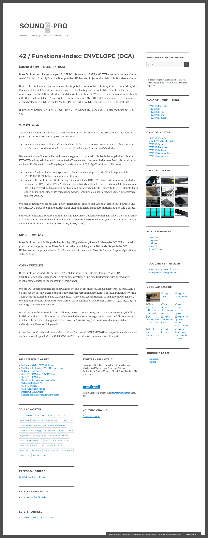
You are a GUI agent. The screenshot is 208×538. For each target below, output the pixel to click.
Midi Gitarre (63, 440)
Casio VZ (56, 421)
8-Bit (37, 416)
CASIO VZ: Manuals (157, 138)
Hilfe (64, 435)
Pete (23, 497)
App (22, 421)
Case (33, 421)
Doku (70, 430)
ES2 (45, 435)
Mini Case (24, 445)
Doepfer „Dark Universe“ (32, 392)
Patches (45, 445)
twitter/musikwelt (121, 393)
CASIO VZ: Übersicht (158, 106)
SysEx (22, 455)
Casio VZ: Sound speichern (33, 389)
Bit (27, 421)
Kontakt (152, 362)
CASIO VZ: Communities (159, 153)
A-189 (64, 416)
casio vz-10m (40, 425)
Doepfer (61, 430)
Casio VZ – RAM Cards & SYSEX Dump (38, 374)
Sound (47, 450)
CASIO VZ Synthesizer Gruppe (32, 477)
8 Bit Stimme (26, 416)
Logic (35, 440)
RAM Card (24, 450)
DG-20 (47, 430)
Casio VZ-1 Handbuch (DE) (163, 141)
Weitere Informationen (173, 534)
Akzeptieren (191, 534)
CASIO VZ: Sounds (157, 144)
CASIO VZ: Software (157, 150)
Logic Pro (45, 440)
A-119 (57, 416)
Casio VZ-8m (26, 425)
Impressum (154, 359)
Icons (22, 440)
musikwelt (91, 386)
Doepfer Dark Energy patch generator (38, 380)
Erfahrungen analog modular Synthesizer (40, 395)
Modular (35, 445)
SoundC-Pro (154, 249)
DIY (53, 430)
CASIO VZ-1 (156, 109)
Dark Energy (35, 430)
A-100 (50, 416)
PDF (53, 445)
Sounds (55, 450)
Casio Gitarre (44, 421)
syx (29, 455)
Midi (54, 440)
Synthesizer (67, 450)
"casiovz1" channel (91, 416)
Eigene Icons (26, 435)
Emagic (38, 435)
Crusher (23, 430)
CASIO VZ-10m (158, 112)
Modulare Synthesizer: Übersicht (163, 269)
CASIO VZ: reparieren (158, 156)
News (151, 246)
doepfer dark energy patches (164, 272)
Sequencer (37, 450)
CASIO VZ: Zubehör (159, 118)
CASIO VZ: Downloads (158, 147)
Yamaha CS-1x (39, 455)
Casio (151, 237)
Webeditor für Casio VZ (31, 383)
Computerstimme (56, 425)
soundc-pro (43, 24)
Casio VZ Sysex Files (30, 386)
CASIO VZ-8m (157, 115)
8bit (43, 416)
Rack (60, 445)
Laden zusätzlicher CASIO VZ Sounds (37, 365)
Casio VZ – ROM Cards (31, 377)
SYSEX (168, 83)
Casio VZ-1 (67, 421)
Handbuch (55, 435)
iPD (29, 440)
